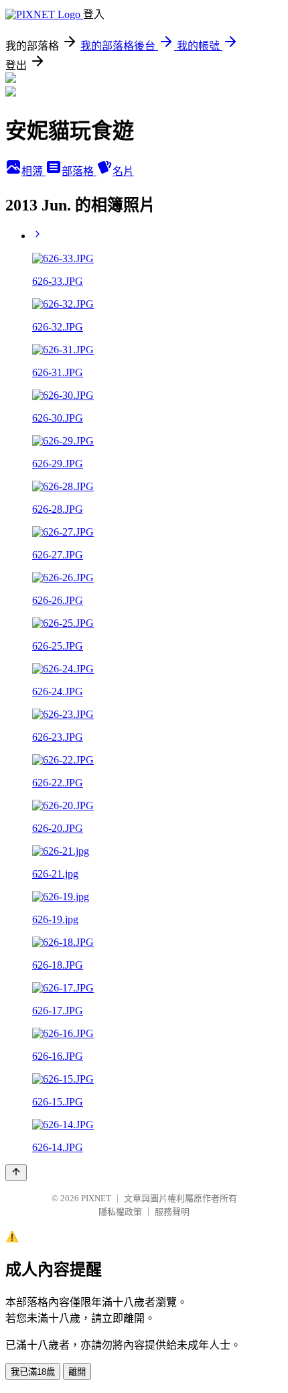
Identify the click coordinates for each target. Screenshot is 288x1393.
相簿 (33, 171)
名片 (123, 171)
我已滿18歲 (33, 1372)
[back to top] (16, 1172)
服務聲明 (172, 1212)
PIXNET (96, 1198)
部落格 (79, 171)
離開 (77, 1372)
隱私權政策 (120, 1212)
